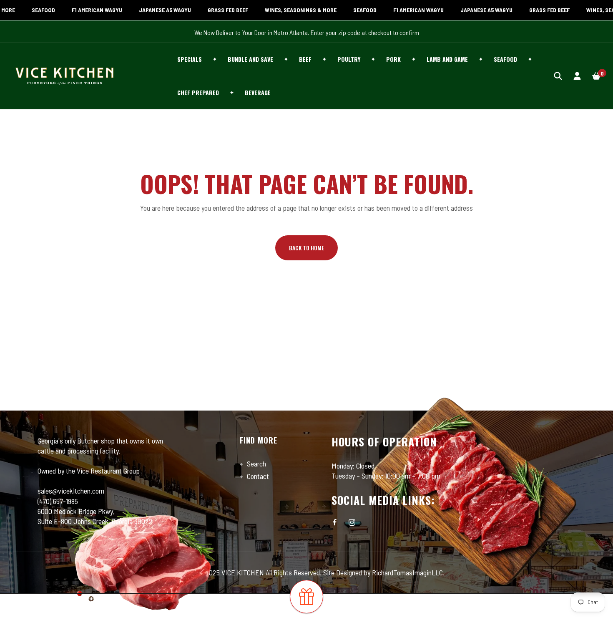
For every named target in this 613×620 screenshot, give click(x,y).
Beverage (258, 92)
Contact (257, 476)
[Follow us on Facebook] (335, 522)
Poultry (348, 59)
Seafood (505, 59)
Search (255, 463)
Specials (189, 59)
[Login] (577, 75)
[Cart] (596, 75)
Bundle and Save (250, 59)
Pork (393, 59)
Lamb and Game (447, 59)
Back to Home (306, 247)
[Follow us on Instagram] (352, 522)
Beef (305, 59)
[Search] (558, 75)
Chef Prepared (198, 92)
